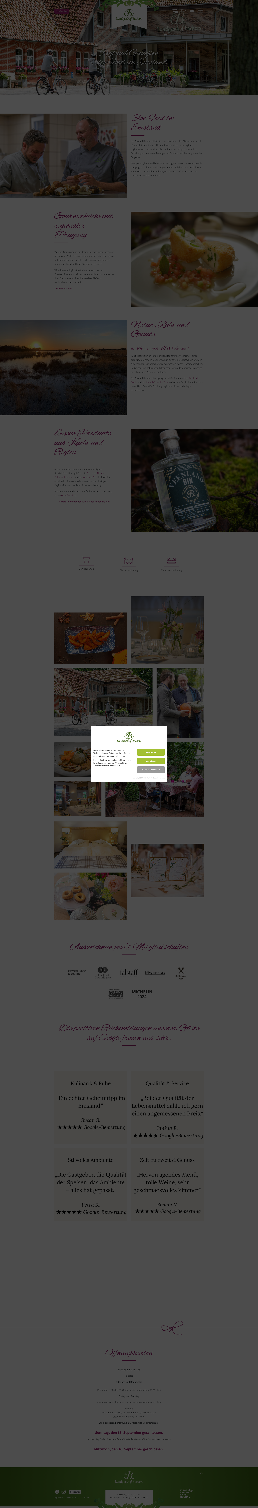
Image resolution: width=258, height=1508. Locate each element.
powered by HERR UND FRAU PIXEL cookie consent (148, 778)
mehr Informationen (151, 770)
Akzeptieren (151, 752)
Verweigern (151, 761)
